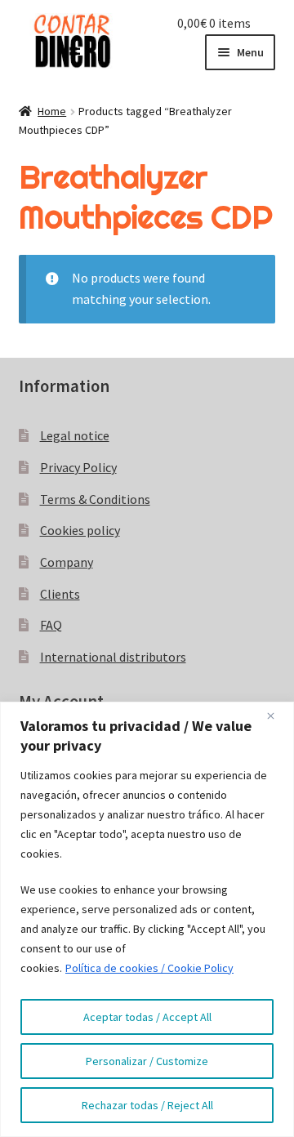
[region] (147, 919)
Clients (60, 594)
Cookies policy (80, 530)
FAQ (51, 625)
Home (52, 111)
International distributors (113, 657)
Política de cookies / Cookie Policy (149, 968)
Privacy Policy (78, 467)
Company (66, 562)
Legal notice (74, 435)
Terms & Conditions (95, 499)
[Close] (277, 715)
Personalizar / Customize (147, 1061)
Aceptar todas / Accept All (147, 1017)
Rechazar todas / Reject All (147, 1105)
